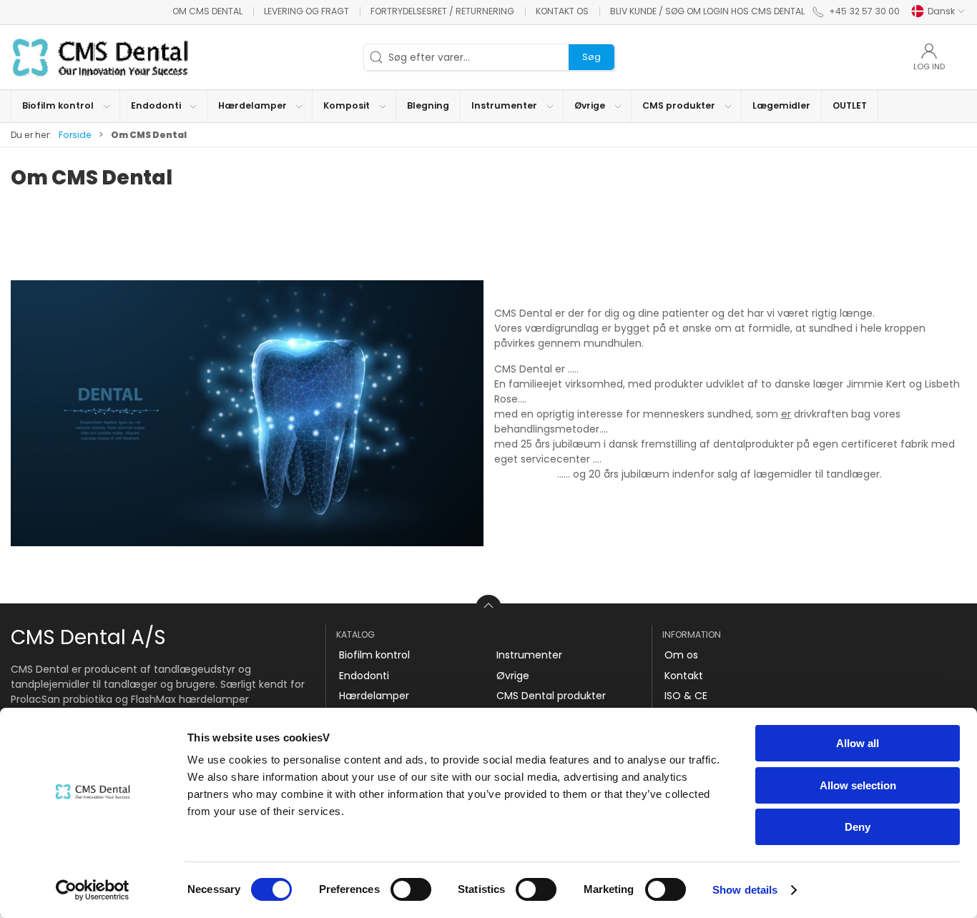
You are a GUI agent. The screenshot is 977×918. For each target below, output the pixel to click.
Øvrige (512, 675)
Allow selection (858, 785)
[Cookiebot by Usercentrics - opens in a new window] (92, 890)
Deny (857, 827)
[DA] (100, 57)
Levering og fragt (306, 11)
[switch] (411, 889)
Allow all (857, 743)
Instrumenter (529, 655)
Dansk (941, 11)
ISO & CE (685, 695)
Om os (681, 655)
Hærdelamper (374, 695)
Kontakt (683, 675)
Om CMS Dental (207, 11)
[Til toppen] (488, 608)
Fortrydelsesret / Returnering (442, 11)
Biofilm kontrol (374, 655)
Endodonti (364, 675)
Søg (591, 57)
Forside (75, 135)
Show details (744, 890)
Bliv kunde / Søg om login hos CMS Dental (707, 11)
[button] (65, 106)
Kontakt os (562, 11)
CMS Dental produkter (551, 695)
